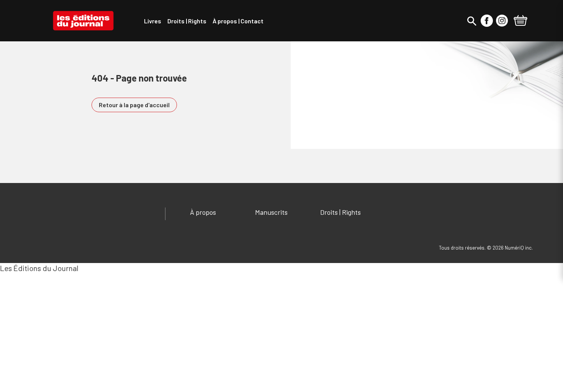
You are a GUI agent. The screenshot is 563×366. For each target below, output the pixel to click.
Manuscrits (271, 212)
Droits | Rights (340, 212)
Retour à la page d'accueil (134, 104)
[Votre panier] (520, 21)
